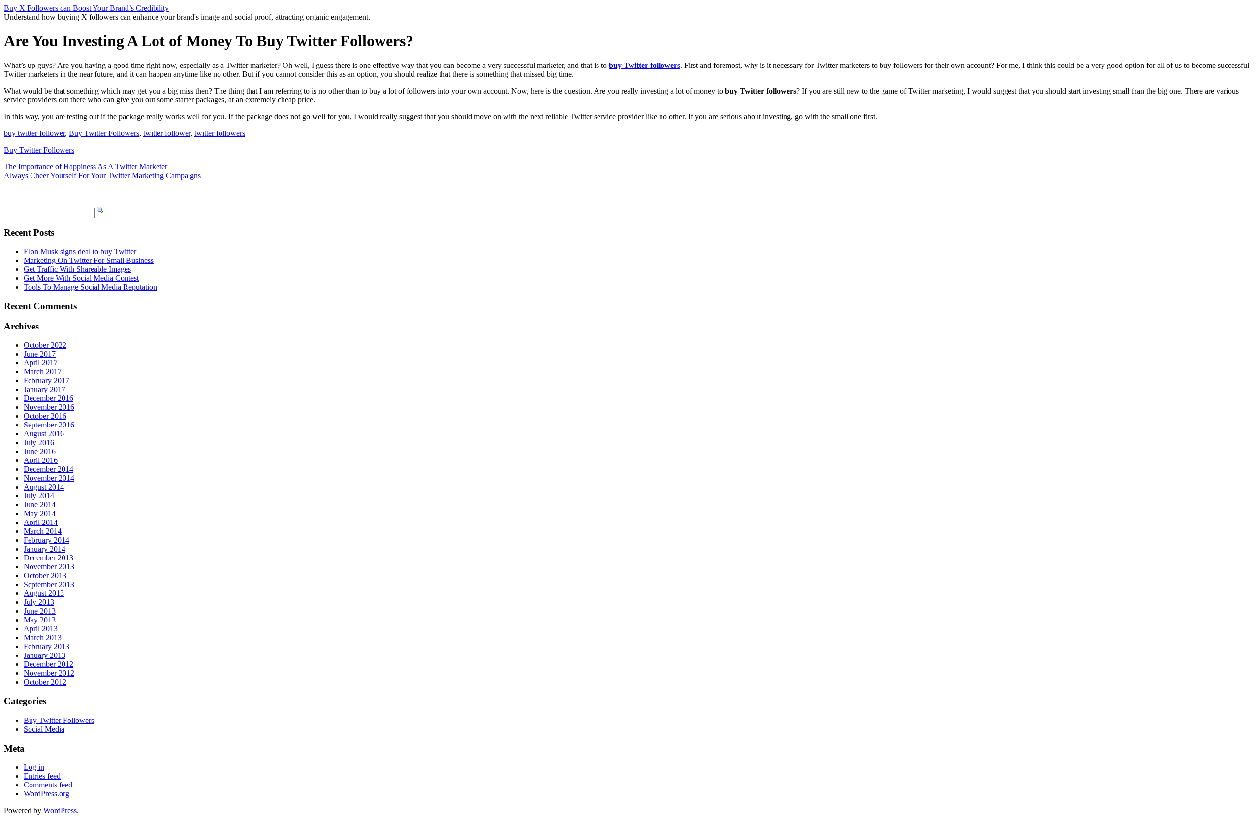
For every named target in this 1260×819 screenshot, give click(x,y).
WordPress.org (46, 793)
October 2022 (45, 345)
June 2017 (40, 354)
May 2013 (40, 620)
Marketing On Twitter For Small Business (89, 260)
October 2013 (45, 575)
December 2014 (48, 469)
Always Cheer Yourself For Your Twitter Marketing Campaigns (102, 175)
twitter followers (219, 133)
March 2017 (43, 371)
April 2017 (41, 363)
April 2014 (41, 522)
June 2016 (40, 451)
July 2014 (39, 495)
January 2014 (44, 549)
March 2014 (43, 531)
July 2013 (39, 602)
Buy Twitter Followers (104, 133)
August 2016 (44, 433)
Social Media (44, 729)
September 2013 (49, 584)
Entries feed (42, 776)
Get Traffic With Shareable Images (77, 269)
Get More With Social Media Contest (81, 278)
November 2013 (49, 566)
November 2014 (49, 478)
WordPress (60, 810)
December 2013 (48, 558)
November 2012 (49, 673)
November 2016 (49, 407)
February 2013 (46, 646)
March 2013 (43, 637)
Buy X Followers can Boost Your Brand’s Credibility (86, 8)
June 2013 (40, 611)
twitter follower (166, 133)
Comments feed (48, 785)
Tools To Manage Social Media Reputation (90, 287)
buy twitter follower (34, 133)
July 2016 (39, 442)
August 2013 (44, 593)
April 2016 (41, 460)
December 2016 (48, 398)
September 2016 (49, 425)
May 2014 (40, 513)
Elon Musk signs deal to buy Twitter (80, 251)
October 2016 (45, 416)
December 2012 (48, 664)
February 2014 (46, 540)
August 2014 (44, 487)
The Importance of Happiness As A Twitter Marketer (85, 167)
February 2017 (46, 380)
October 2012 (45, 682)
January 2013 (44, 655)
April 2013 (41, 628)
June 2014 (40, 504)
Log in (34, 767)
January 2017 (44, 389)
